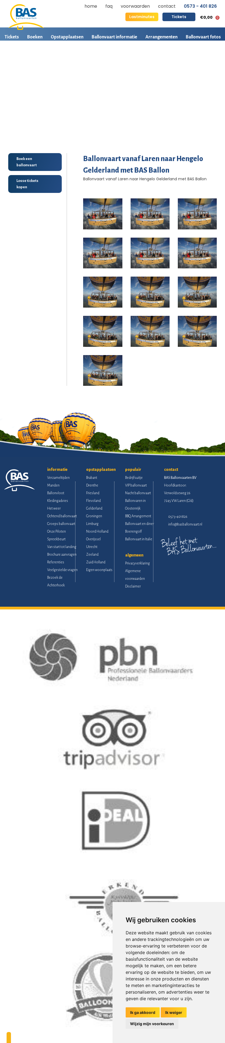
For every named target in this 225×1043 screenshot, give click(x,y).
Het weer (54, 508)
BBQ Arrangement (138, 516)
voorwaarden (135, 6)
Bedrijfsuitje (134, 478)
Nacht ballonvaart (138, 493)
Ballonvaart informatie (114, 37)
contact (167, 6)
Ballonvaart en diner (139, 524)
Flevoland (93, 501)
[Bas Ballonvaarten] (26, 28)
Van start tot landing (61, 547)
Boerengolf (133, 531)
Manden (53, 485)
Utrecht (91, 547)
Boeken (35, 37)
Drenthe (92, 485)
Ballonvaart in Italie (138, 539)
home (91, 6)
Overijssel (93, 539)
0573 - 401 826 (200, 6)
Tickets (178, 16)
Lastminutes (141, 16)
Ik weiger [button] (173, 1012)
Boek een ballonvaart (26, 162)
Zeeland (92, 554)
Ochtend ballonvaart (62, 516)
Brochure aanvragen (62, 554)
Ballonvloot (55, 493)
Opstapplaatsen (67, 37)
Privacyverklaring (137, 563)
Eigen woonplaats (99, 570)
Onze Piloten (56, 531)
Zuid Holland (95, 562)
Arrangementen (161, 37)
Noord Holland (97, 531)
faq (109, 6)
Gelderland (94, 508)
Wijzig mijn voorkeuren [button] (152, 1023)
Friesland (92, 493)
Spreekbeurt (56, 539)
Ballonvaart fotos (203, 37)
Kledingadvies (57, 501)
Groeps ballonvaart (61, 524)
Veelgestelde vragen (62, 570)
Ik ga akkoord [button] (142, 1012)
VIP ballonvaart (136, 485)
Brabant (91, 478)
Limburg (92, 524)
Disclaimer (133, 586)
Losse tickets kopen (27, 184)
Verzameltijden (58, 478)
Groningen (94, 516)
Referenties (55, 562)
